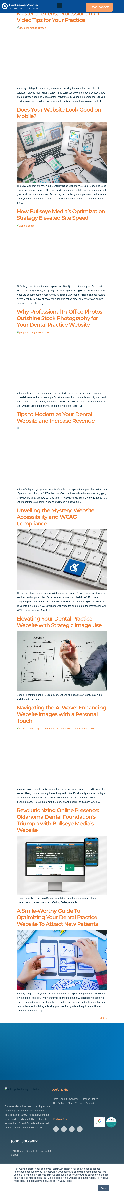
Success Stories (89, 1099)
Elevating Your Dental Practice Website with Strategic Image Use (59, 621)
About (63, 1099)
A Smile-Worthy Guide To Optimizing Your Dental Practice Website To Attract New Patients (57, 917)
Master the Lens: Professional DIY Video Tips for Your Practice (58, 16)
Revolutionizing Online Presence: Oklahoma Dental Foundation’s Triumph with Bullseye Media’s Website (58, 820)
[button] (59, 5)
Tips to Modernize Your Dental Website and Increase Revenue (56, 417)
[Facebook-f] (56, 1129)
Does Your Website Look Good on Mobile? (59, 112)
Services (73, 1099)
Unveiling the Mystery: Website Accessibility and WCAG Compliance (55, 517)
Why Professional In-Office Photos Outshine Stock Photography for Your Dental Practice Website (59, 318)
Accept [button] (104, 1188)
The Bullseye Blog (63, 1103)
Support (89, 1103)
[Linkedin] (79, 1129)
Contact (79, 1103)
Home (55, 1099)
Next (103, 1018)
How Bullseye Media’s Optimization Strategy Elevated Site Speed (61, 214)
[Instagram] (64, 1129)
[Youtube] (72, 1129)
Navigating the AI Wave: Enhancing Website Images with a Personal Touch (61, 714)
